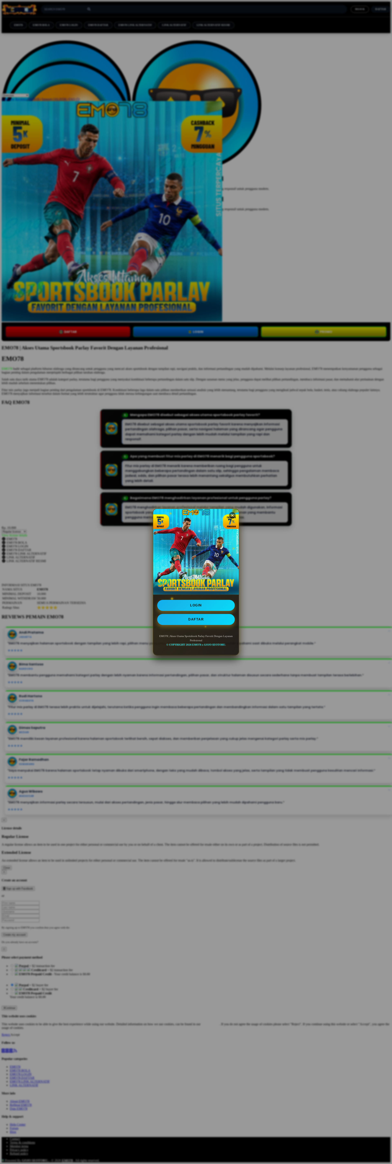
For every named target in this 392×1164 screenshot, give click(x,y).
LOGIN (196, 605)
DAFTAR (196, 619)
